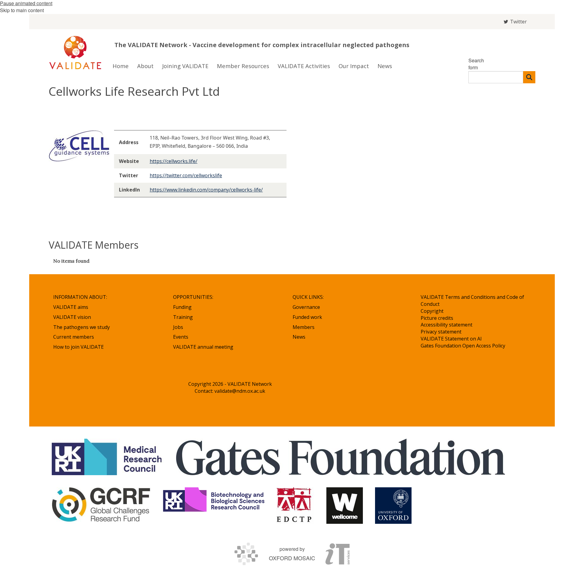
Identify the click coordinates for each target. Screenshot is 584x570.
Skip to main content (22, 10)
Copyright (432, 311)
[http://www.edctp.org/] (295, 505)
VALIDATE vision (72, 317)
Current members (73, 336)
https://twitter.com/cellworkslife (186, 175)
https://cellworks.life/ (173, 161)
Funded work (307, 317)
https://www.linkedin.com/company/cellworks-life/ (206, 189)
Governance (306, 307)
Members (304, 327)
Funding (182, 307)
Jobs (178, 327)
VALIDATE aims (70, 307)
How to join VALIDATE (78, 347)
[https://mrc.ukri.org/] (108, 457)
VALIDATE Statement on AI (451, 338)
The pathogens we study (81, 327)
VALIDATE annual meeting (203, 347)
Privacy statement (441, 331)
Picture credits (437, 318)
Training (183, 317)
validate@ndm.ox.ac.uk (239, 391)
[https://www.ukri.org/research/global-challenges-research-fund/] (101, 505)
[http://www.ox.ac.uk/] (393, 505)
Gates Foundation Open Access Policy (463, 345)
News (299, 336)
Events (180, 336)
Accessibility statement (446, 324)
